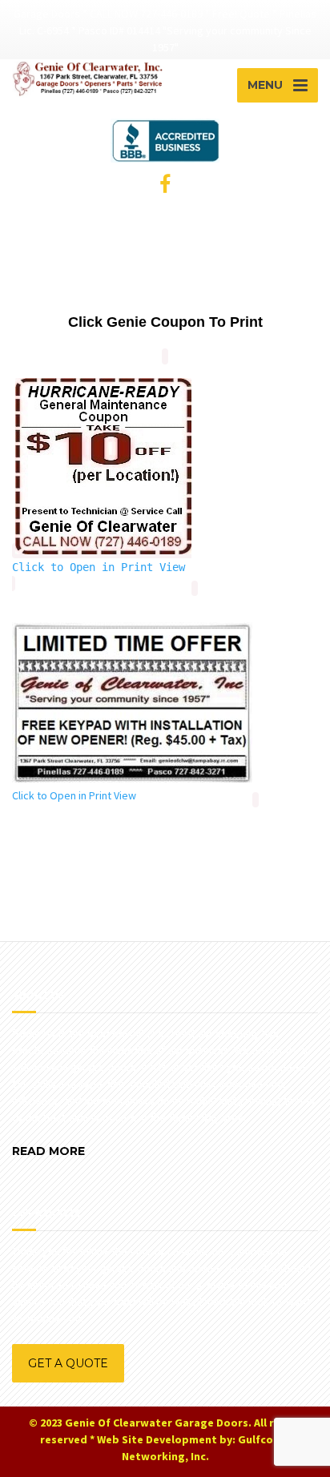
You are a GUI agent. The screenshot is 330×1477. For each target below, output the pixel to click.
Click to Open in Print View (98, 567)
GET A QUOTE (68, 1363)
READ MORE (48, 1151)
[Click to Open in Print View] (103, 555)
